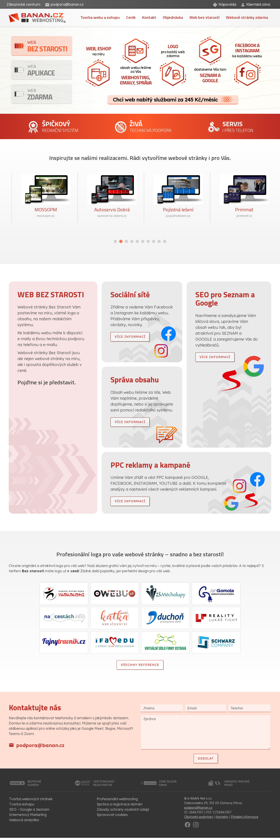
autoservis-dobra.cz (107, 215)
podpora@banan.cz (67, 4)
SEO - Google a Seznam (29, 809)
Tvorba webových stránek (30, 799)
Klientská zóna (258, 4)
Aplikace (41, 71)
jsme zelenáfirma (168, 783)
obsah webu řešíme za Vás (136, 75)
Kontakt (149, 17)
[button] (115, 241)
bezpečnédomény (34, 783)
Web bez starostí (204, 17)
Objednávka (173, 17)
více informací (130, 337)
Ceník (131, 17)
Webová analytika (24, 820)
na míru (98, 50)
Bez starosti (47, 47)
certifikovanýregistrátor (103, 783)
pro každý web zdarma (173, 50)
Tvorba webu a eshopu (100, 17)
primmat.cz (239, 215)
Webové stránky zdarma (247, 17)
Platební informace (244, 817)
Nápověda (227, 4)
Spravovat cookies (112, 814)
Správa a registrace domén (119, 804)
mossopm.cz (40, 215)
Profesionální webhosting (117, 799)
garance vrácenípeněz (236, 783)
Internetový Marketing (28, 814)
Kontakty (221, 817)
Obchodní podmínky (198, 817)
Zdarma (39, 95)
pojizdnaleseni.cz (173, 215)
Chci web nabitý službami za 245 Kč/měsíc (165, 99)
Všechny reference (140, 665)
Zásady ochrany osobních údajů (123, 809)
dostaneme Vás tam (210, 75)
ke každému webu (247, 50)
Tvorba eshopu (21, 804)
